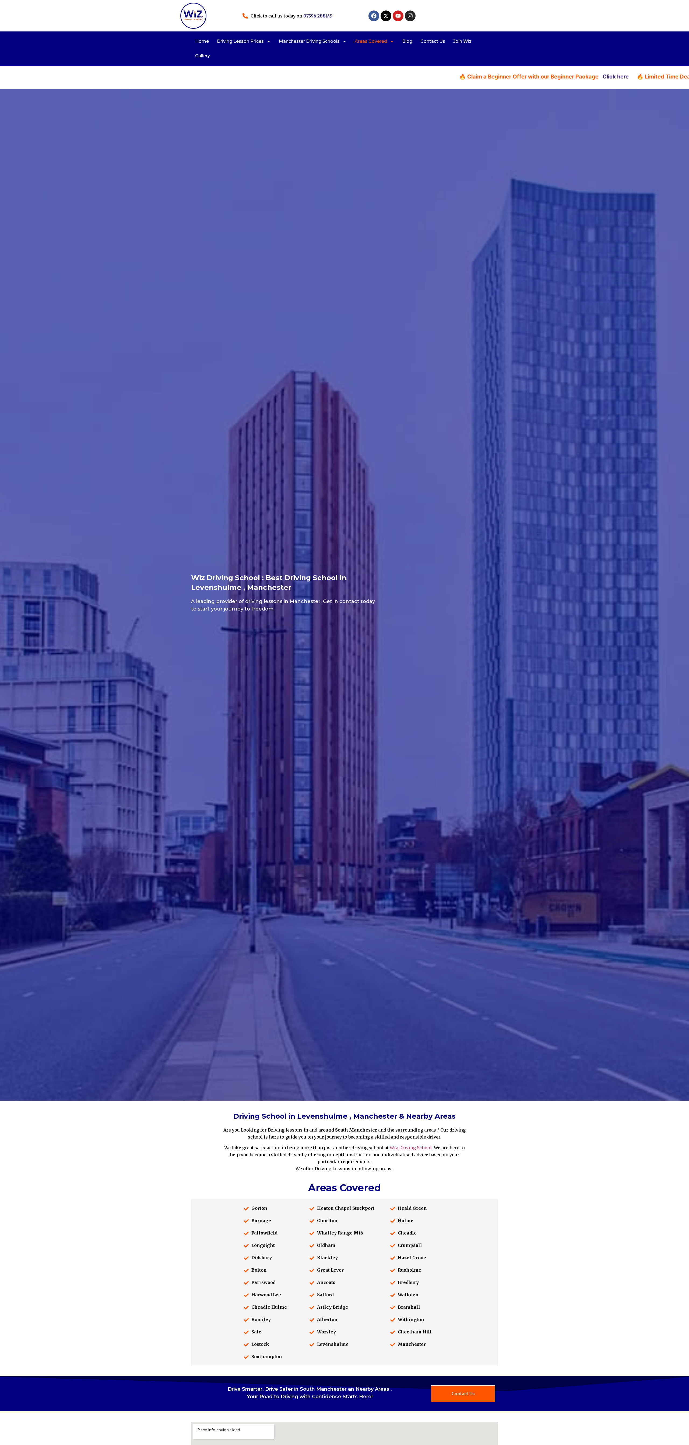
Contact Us (432, 41)
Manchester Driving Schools (309, 41)
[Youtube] (398, 15)
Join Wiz (462, 41)
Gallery (202, 55)
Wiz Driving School (411, 1147)
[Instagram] (410, 15)
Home (202, 41)
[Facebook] (373, 15)
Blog (407, 41)
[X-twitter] (386, 15)
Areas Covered (371, 41)
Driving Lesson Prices (240, 41)
